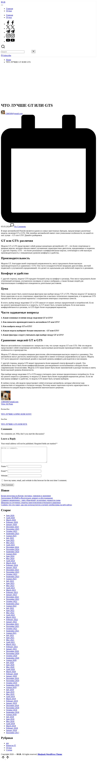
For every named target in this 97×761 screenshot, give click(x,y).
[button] (28, 51)
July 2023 (10, 581)
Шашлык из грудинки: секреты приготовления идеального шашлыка (31, 502)
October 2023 (11, 574)
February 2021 (12, 647)
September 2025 (12, 534)
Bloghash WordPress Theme (50, 754)
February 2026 (12, 522)
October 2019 (11, 683)
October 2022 (11, 601)
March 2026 (11, 520)
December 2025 (12, 527)
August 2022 (11, 606)
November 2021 (12, 626)
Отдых (9, 748)
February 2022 (12, 619)
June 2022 (10, 610)
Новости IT (11, 745)
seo (7, 743)
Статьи (9, 750)
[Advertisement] (48, 82)
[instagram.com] (10, 37)
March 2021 (11, 644)
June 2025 (10, 540)
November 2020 (12, 653)
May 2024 (10, 558)
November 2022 (12, 599)
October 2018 (11, 710)
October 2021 (11, 629)
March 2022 (11, 617)
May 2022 (10, 613)
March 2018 (11, 726)
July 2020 (10, 662)
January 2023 (11, 595)
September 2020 (12, 658)
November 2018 (12, 708)
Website (4, 476)
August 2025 (11, 536)
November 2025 (12, 529)
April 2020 (10, 669)
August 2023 (11, 579)
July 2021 (10, 635)
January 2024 (11, 567)
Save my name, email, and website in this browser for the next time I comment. (35, 480)
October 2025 (11, 531)
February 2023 (12, 592)
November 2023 (12, 572)
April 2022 (10, 615)
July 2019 (10, 690)
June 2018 (10, 719)
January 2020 (11, 676)
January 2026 (11, 524)
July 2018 (10, 717)
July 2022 (10, 608)
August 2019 (11, 687)
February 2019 (12, 701)
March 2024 (11, 563)
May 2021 (10, 640)
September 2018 (12, 712)
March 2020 (11, 672)
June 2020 (10, 665)
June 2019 (10, 692)
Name (4, 466)
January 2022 (11, 622)
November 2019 (12, 681)
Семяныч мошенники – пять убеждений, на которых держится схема (30, 500)
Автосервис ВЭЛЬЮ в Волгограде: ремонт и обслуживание (27, 498)
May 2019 (10, 694)
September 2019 (12, 685)
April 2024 (10, 561)
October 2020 (11, 656)
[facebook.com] (10, 24)
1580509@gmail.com (9, 402)
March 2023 (11, 590)
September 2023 (12, 576)
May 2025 (10, 543)
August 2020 (11, 660)
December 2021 (12, 624)
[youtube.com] (10, 41)
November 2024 (12, 549)
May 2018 (10, 721)
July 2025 (10, 538)
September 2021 (12, 631)
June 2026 (10, 515)
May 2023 (10, 586)
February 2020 (12, 674)
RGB (3, 2)
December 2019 (12, 678)
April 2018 (10, 724)
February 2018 (12, 728)
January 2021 (11, 649)
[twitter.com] (10, 28)
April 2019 (10, 696)
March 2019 (11, 699)
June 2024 (10, 556)
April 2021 (10, 642)
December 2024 (12, 547)
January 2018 (11, 730)
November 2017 (12, 733)
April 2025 (10, 545)
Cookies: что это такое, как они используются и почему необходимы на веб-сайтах (36, 505)
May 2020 (10, 667)
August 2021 (11, 633)
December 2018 (12, 705)
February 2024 (12, 565)
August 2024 (11, 554)
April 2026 (10, 518)
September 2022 (12, 604)
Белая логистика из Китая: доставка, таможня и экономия (26, 496)
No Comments (20, 226)
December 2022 (12, 597)
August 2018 (11, 714)
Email (4, 471)
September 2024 (12, 552)
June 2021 (10, 638)
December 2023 (12, 570)
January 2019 (11, 703)
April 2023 (10, 588)
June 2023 (10, 583)
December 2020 (12, 651)
